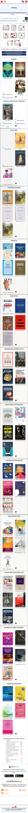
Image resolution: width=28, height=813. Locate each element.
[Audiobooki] (21, 31)
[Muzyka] (10, 46)
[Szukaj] (26, 18)
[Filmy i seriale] (21, 38)
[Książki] (6, 31)
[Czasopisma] (6, 38)
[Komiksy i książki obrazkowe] (14, 38)
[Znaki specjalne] (26, 21)
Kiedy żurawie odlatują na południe (11, 759)
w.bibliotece (6, 785)
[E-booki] (14, 31)
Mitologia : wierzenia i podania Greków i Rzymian (13, 741)
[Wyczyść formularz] (24, 21)
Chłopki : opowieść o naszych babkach (12, 749)
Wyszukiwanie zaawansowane (6, 20)
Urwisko (7, 757)
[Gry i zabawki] (18, 46)
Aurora (7, 758)
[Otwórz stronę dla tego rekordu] (8, 70)
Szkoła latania (8, 751)
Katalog (13, 14)
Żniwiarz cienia (8, 760)
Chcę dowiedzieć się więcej (8, 810)
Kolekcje (15, 20)
